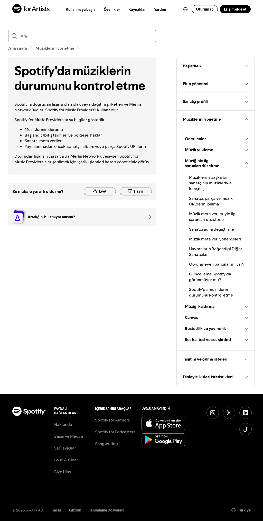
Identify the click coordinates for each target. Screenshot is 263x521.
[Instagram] (212, 413)
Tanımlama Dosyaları (106, 510)
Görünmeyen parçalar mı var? (216, 264)
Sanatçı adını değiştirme (211, 229)
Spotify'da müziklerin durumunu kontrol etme (211, 292)
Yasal (56, 510)
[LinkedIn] (245, 413)
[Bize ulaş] (148, 217)
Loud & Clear (66, 460)
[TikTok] (245, 429)
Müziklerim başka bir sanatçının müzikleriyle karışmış (210, 182)
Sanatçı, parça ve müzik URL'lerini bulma (211, 201)
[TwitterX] (229, 413)
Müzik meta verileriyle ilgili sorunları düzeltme (214, 216)
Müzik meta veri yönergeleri (215, 239)
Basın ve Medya (68, 436)
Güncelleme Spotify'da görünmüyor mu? (210, 276)
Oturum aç (204, 9)
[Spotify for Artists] (31, 9)
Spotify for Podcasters (115, 432)
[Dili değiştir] (185, 9)
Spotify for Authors (112, 420)
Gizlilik (75, 510)
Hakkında (63, 424)
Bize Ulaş (62, 471)
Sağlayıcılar (65, 448)
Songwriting (106, 443)
